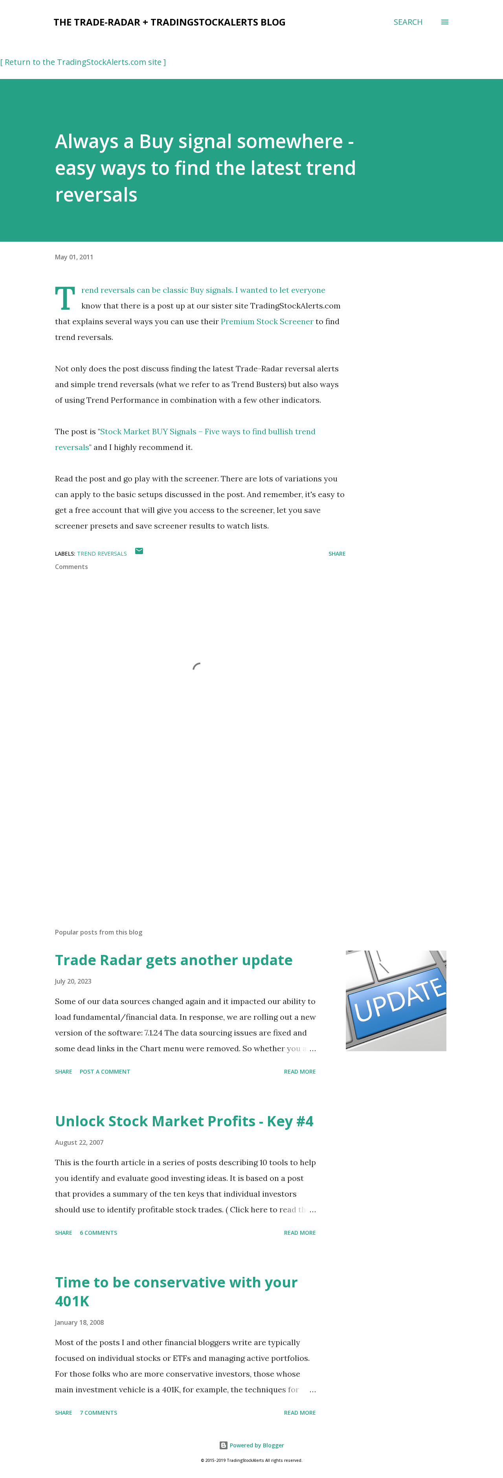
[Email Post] (139, 553)
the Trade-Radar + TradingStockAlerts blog (169, 21)
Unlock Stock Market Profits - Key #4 (184, 1121)
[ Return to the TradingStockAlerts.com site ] (83, 62)
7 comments (98, 1412)
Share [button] (337, 553)
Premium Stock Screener (267, 321)
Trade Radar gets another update (174, 959)
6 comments (98, 1232)
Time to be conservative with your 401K (176, 1291)
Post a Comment (105, 1071)
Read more (300, 1071)
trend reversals (102, 553)
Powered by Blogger (256, 1445)
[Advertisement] (188, 830)
